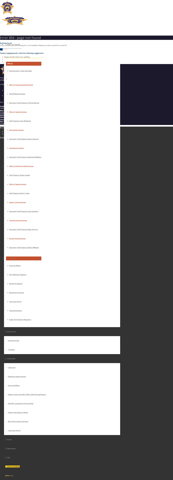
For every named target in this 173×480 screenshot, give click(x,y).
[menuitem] (62, 35)
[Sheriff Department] (15, 25)
